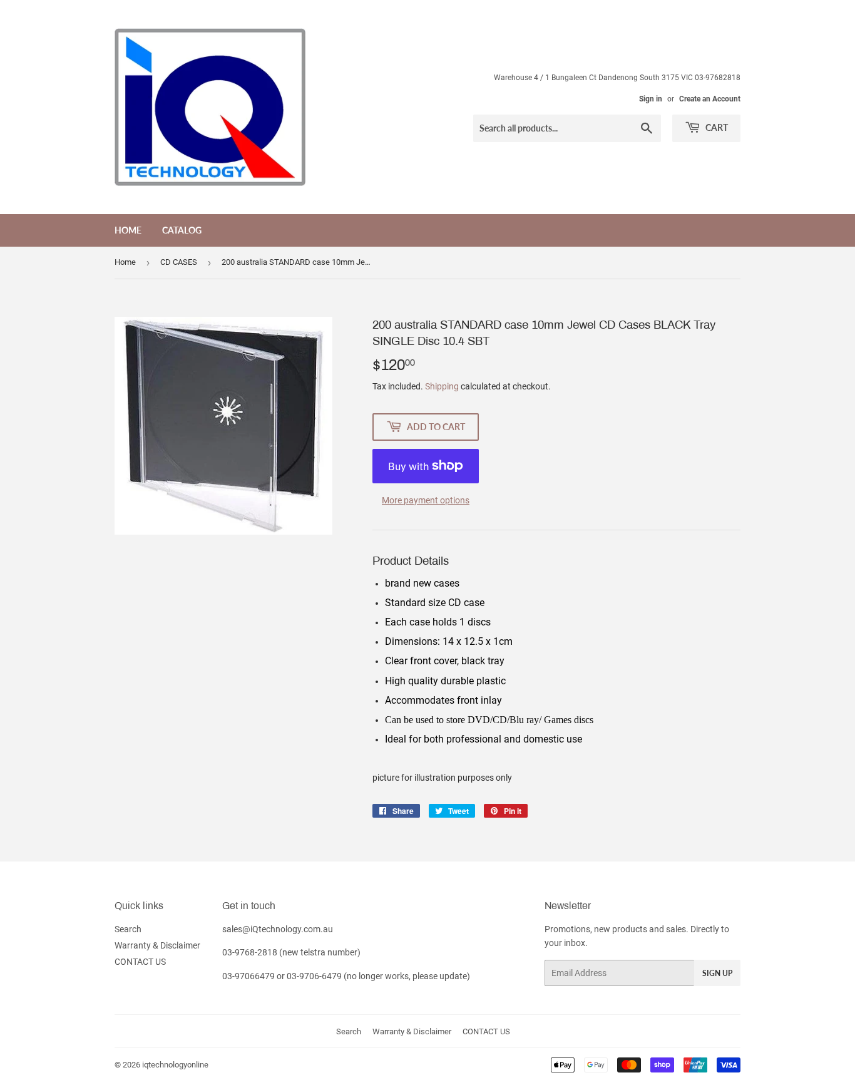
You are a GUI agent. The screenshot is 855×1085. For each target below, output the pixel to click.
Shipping (442, 386)
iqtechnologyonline (175, 1064)
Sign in (650, 99)
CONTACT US (140, 962)
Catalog (182, 230)
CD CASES (178, 262)
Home (128, 230)
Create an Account (709, 99)
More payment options (425, 500)
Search (128, 929)
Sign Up (717, 973)
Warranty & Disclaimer (157, 945)
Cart (716, 127)
